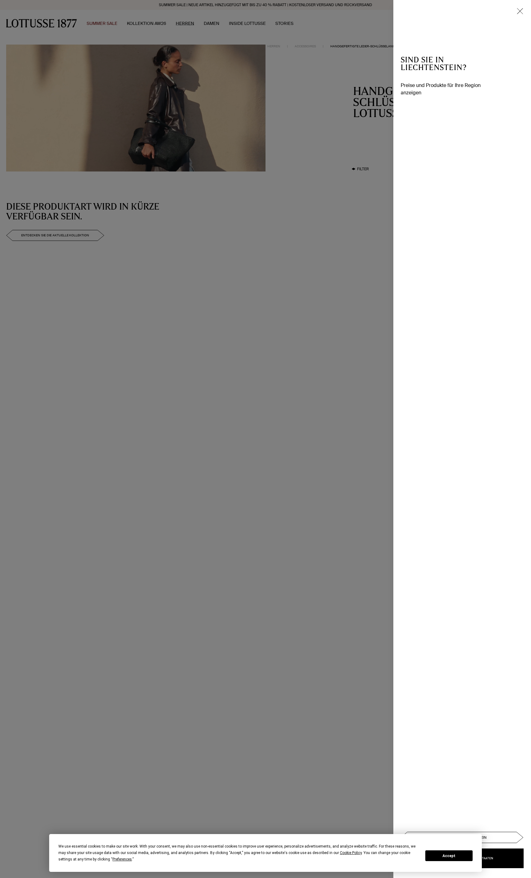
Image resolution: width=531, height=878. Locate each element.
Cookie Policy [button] (351, 853)
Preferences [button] (122, 859)
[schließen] (520, 11)
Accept (448, 856)
